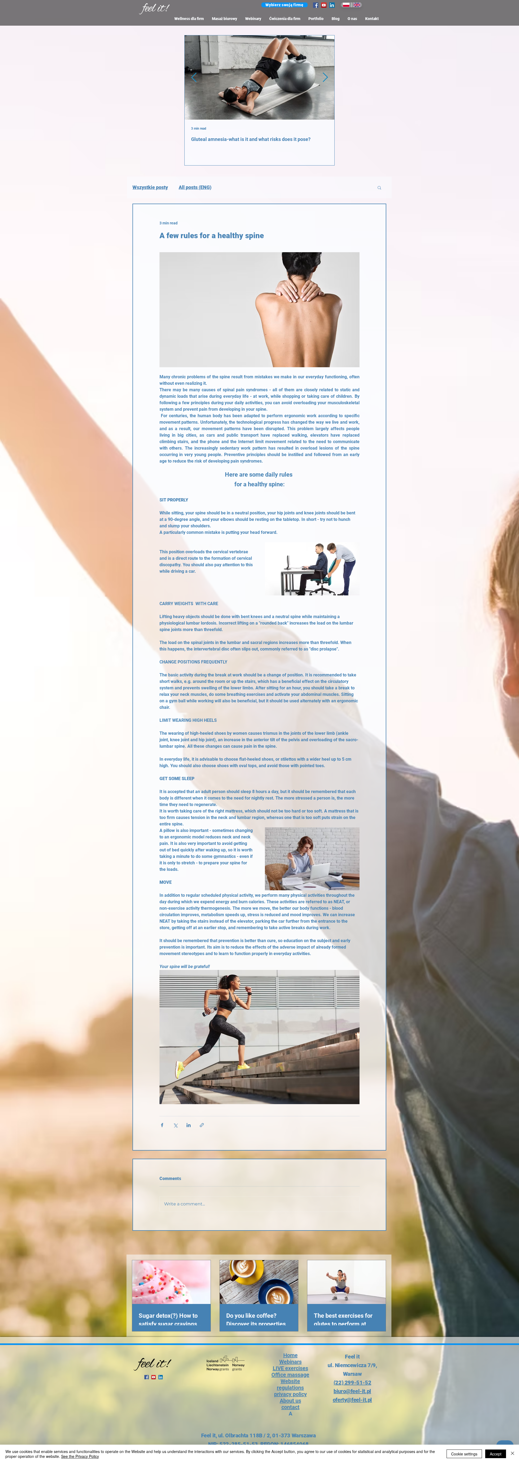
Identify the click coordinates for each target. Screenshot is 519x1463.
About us (290, 1400)
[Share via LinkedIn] (188, 1125)
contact (290, 1407)
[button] (284, 4)
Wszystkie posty (150, 187)
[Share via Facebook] (162, 1125)
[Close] (512, 1454)
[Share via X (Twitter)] (175, 1125)
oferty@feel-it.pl (352, 1400)
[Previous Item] (194, 77)
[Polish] (346, 4)
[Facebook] (315, 5)
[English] (356, 4)
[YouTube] (324, 5)
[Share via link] (201, 1125)
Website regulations (290, 1384)
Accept (495, 1454)
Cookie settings (464, 1454)
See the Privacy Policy (80, 1456)
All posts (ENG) (195, 187)
